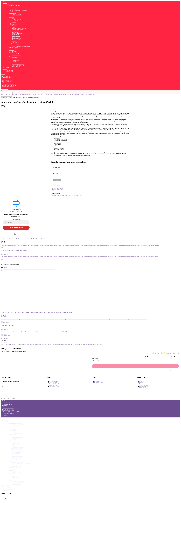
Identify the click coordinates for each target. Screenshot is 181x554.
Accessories (14, 51)
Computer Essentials (16, 19)
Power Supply (15, 20)
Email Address (57, 167)
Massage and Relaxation (17, 29)
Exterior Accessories (16, 14)
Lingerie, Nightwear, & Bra (18, 64)
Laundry (14, 41)
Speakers (14, 22)
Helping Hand (9, 71)
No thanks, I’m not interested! (30, 552)
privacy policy (18, 231)
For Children (45, 94)
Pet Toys (14, 9)
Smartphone (11, 50)
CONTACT (6, 67)
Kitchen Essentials (80, 94)
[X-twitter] (3, 394)
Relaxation (89, 94)
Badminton (14, 57)
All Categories (12, 94)
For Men (50, 94)
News (85, 94)
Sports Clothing (15, 60)
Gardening (67, 94)
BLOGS (5, 69)
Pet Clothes (14, 8)
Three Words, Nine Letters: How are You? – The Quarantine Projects (66, 195)
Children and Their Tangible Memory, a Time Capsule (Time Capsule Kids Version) (25, 238)
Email (6, 530)
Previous (2, 247)
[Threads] (32, 391)
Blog (4, 97)
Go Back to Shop (4, 94)
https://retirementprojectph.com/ (58, 190)
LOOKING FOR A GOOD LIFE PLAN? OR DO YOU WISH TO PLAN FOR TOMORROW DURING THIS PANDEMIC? (37, 312)
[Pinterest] (17, 394)
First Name (55, 173)
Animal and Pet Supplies (14, 5)
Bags (10, 23)
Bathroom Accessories (17, 33)
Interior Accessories (16, 15)
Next (2, 259)
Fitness (13, 27)
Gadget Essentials (61, 94)
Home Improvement (16, 38)
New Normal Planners (14, 48)
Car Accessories (12, 13)
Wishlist (5, 490)
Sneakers (11, 52)
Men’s (10, 43)
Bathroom (32, 94)
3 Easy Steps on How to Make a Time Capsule (14, 250)
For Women (54, 94)
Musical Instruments (13, 47)
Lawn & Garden (15, 42)
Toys (13, 11)
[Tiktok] (32, 394)
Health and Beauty (13, 24)
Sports (10, 56)
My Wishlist (4, 338)
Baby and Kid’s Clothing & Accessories (18, 10)
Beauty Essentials (38, 94)
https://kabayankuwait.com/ (57, 188)
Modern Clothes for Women (18, 65)
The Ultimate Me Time (7, 325)
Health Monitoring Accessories (19, 28)
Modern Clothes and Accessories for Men (21, 46)
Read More (3, 321)
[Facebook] (3, 391)
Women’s (11, 62)
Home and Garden (16, 32)
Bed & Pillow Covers (16, 34)
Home (2, 97)
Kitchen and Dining (16, 39)
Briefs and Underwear (17, 45)
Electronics (11, 17)
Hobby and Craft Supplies (15, 31)
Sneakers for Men (16, 53)
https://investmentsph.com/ (57, 189)
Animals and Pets (26, 94)
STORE (5, 3)
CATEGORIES (9, 4)
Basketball (14, 58)
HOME (5, 1)
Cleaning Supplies (16, 36)
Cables (13, 18)
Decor (13, 37)
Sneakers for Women (16, 55)
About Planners (9, 70)
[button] (3, 74)
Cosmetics (14, 25)
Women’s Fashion (16, 66)
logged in (8, 264)
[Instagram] (17, 391)
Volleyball (14, 61)
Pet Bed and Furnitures (17, 6)
